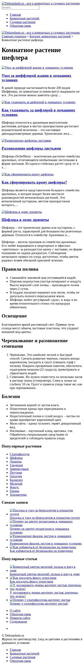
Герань (14, 491)
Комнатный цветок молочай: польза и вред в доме (45, 574)
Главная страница (14, 36)
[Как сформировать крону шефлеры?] (28, 174)
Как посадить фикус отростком (31, 581)
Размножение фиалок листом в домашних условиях (46, 543)
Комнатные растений (24, 18)
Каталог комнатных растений (50, 36)
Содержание (18, 621)
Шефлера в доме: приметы (25, 220)
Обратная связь (20, 25)
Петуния (16, 472)
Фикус (14, 487)
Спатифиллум (19, 454)
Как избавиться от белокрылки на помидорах (41, 551)
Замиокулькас (19, 469)
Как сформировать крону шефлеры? (34, 182)
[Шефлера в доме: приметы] (22, 212)
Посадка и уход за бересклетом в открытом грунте (45, 517)
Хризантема (18, 494)
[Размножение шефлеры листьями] (26, 140)
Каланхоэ (16, 480)
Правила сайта (20, 618)
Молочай (16, 483)
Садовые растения (22, 22)
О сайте (15, 610)
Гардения (16, 465)
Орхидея (16, 476)
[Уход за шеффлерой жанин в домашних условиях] (37, 67)
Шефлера (16, 458)
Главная (15, 14)
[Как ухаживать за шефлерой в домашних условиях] (38, 102)
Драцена (16, 461)
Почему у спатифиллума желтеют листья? (39, 603)
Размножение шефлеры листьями (31, 148)
